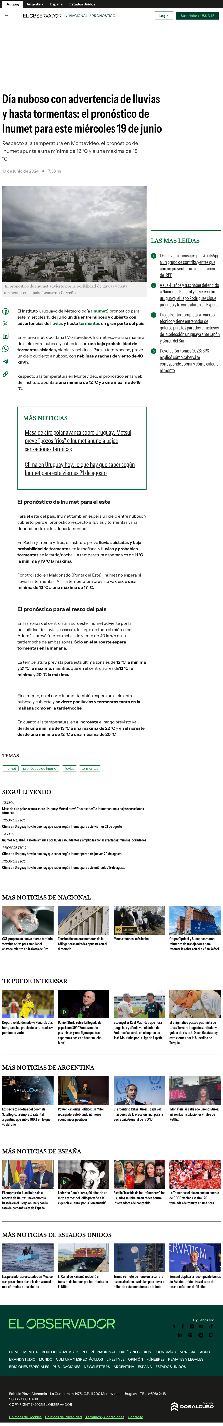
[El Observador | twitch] (211, 1335)
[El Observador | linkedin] (179, 1335)
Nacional (78, 15)
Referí (88, 1352)
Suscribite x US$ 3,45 (197, 15)
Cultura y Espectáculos (79, 1359)
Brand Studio (22, 1359)
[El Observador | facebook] (182, 1326)
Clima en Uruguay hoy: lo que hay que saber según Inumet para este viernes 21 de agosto (62, 826)
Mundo (45, 1359)
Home (14, 1352)
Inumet (100, 311)
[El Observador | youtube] (201, 1326)
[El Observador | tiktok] (211, 1326)
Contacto (135, 1417)
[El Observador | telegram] (200, 1335)
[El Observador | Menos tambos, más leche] (139, 933)
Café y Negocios (135, 1352)
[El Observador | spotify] (190, 1335)
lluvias (56, 323)
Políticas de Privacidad (63, 1417)
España (56, 4)
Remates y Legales (185, 1359)
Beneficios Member (60, 1352)
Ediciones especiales (29, 1367)
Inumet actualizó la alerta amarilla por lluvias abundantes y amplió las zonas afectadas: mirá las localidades (74, 840)
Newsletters (97, 1367)
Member (30, 1352)
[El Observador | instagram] (192, 1326)
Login (164, 15)
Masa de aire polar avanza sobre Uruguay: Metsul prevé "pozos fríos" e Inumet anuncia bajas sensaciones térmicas (73, 811)
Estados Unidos (82, 4)
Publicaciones (66, 1367)
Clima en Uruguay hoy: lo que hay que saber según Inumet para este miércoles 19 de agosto (63, 867)
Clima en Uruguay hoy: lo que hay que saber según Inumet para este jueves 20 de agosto (62, 854)
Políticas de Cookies (25, 1417)
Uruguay (13, 4)
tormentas (89, 323)
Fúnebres (156, 1359)
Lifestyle (115, 1359)
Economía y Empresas (175, 1352)
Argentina (35, 4)
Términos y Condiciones (104, 1417)
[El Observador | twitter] (174, 1326)
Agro (205, 1352)
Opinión (135, 1359)
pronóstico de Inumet (51, 502)
